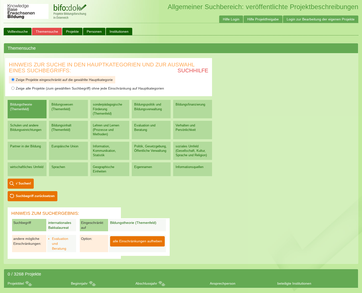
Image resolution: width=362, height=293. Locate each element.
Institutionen (119, 31)
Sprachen (58, 167)
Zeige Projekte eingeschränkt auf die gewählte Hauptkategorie (64, 80)
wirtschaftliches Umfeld (26, 167)
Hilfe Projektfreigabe (263, 19)
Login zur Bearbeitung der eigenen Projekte (321, 19)
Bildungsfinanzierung (190, 104)
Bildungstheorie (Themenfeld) (21, 107)
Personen (94, 31)
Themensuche (47, 31)
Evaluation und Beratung (144, 127)
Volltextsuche (17, 31)
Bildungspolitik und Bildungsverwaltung (148, 107)
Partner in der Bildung (25, 146)
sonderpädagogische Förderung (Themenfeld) (107, 109)
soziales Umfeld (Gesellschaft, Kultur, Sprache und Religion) (191, 150)
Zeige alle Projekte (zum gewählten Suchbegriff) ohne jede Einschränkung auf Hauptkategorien (90, 88)
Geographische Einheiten (103, 169)
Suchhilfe (193, 70)
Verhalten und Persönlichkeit (186, 127)
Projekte (72, 31)
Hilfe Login (231, 19)
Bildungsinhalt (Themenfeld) (61, 127)
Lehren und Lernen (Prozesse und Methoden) (106, 129)
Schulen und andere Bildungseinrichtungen (25, 127)
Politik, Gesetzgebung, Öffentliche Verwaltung (150, 148)
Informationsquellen (189, 167)
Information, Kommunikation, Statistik (104, 150)
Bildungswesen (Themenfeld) (62, 107)
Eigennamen (143, 167)
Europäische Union (64, 146)
